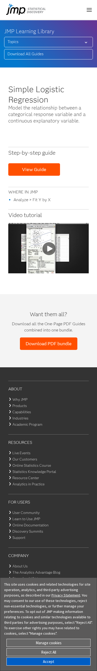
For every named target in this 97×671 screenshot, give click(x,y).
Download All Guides (25, 54)
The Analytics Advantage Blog (36, 572)
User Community (26, 512)
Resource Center (25, 478)
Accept (48, 661)
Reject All (48, 652)
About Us (20, 566)
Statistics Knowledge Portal (34, 471)
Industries (20, 418)
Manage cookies (49, 642)
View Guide (34, 169)
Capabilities (21, 412)
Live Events (21, 453)
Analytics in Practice (28, 484)
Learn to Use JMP (26, 519)
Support (18, 537)
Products (19, 405)
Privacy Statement (65, 595)
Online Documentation (30, 525)
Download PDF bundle (49, 344)
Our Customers (24, 459)
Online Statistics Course (31, 465)
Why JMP (19, 399)
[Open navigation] (89, 10)
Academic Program (27, 424)
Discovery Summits (27, 531)
